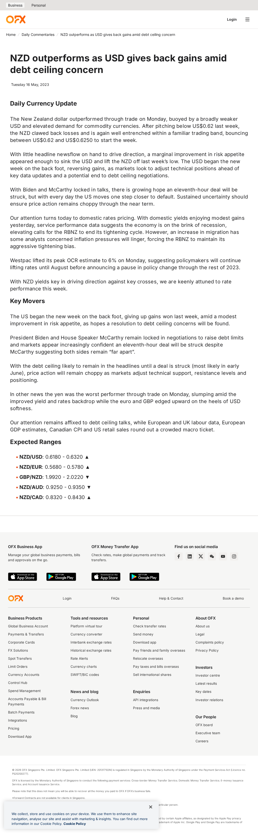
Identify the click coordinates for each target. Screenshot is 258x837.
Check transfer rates (149, 626)
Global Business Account (28, 626)
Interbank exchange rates (91, 642)
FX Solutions (18, 650)
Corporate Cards (21, 642)
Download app (144, 642)
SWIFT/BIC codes (85, 675)
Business (15, 5)
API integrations (145, 700)
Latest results (206, 683)
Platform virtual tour (86, 626)
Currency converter (86, 634)
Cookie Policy (74, 824)
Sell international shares (152, 675)
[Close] (150, 807)
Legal (200, 634)
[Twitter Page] (201, 556)
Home (11, 34)
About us (203, 626)
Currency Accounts (23, 675)
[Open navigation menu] (247, 19)
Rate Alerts (79, 658)
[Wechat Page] (212, 556)
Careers (202, 741)
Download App (19, 736)
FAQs (115, 598)
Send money (143, 634)
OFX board (204, 725)
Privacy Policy (207, 650)
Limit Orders (17, 666)
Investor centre (208, 675)
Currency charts (84, 666)
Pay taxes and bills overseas (156, 666)
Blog (74, 716)
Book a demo (233, 598)
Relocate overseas (148, 658)
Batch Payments (21, 712)
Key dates (203, 692)
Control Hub (17, 683)
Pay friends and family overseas (159, 650)
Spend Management (24, 691)
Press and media (146, 708)
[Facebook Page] (179, 556)
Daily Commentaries (38, 34)
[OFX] (15, 19)
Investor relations (209, 700)
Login (232, 19)
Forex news (80, 708)
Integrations (17, 720)
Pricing (13, 728)
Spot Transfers (20, 658)
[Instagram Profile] (234, 556)
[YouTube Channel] (223, 556)
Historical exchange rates (91, 650)
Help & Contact (171, 598)
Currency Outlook (85, 700)
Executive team (208, 733)
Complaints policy (210, 642)
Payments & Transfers (26, 634)
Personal (38, 5)
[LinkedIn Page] (190, 556)
